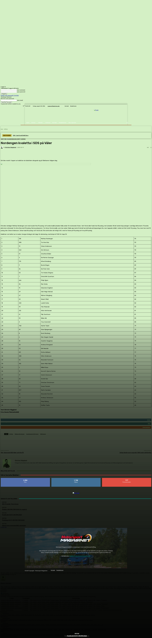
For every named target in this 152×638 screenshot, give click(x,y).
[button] (127, 123)
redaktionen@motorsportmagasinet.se (79, 556)
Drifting (77, 633)
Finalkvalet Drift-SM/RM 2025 (77, 636)
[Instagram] (31, 560)
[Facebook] (26, 560)
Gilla (25, 478)
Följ (76, 478)
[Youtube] (36, 560)
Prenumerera (127, 478)
